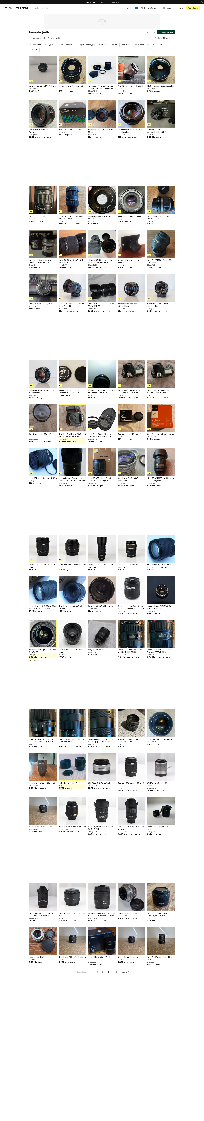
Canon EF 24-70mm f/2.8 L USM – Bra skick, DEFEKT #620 (131, 651)
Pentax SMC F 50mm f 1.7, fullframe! (39, 131)
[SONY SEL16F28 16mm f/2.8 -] (102, 767)
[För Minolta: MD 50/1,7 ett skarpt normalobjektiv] (131, 114)
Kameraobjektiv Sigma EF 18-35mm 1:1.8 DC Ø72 (43, 651)
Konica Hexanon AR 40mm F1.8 (71, 86)
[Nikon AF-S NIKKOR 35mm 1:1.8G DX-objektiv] (161, 244)
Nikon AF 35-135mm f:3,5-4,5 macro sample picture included (100, 435)
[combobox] (78, 8)
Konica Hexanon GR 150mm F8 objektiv (130, 261)
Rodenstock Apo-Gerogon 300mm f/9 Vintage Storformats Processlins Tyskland (101, 391)
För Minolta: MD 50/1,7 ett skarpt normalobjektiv (131, 131)
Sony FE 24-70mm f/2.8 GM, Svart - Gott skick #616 (72, 740)
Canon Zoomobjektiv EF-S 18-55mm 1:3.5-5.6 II (159, 217)
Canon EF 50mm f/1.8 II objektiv (130, 434)
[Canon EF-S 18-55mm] (43, 200)
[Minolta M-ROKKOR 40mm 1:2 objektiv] (102, 200)
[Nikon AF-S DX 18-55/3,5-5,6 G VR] (72, 811)
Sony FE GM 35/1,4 (95, 650)
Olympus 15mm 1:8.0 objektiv (40, 304)
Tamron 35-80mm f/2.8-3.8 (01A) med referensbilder (72, 305)
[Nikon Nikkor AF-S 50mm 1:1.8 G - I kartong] (72, 590)
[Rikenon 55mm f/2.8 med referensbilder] (131, 288)
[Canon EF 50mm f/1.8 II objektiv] (131, 418)
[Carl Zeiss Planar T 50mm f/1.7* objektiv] (43, 418)
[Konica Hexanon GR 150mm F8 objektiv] (131, 244)
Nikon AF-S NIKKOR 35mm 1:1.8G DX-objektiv (160, 261)
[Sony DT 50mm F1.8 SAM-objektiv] (161, 418)
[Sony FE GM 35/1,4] (102, 634)
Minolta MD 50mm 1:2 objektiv (129, 216)
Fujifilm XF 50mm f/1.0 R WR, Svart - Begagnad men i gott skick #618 (42, 740)
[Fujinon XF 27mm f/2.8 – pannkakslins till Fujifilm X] (161, 114)
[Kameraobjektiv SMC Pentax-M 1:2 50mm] (102, 114)
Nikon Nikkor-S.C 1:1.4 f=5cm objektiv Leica (129, 479)
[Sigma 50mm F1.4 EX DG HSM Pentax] (72, 634)
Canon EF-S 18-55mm (37, 216)
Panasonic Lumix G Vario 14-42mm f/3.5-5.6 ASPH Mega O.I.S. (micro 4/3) (101, 914)
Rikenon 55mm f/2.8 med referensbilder (127, 305)
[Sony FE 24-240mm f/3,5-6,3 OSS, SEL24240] (131, 811)
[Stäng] (202, 2)
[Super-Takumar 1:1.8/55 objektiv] (161, 723)
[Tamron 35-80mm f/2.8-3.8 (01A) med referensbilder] (72, 288)
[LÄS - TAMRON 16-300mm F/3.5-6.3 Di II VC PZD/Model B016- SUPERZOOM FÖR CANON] (43, 897)
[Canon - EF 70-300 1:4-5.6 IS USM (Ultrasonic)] (102, 549)
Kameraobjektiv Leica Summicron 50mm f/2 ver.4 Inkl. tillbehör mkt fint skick (101, 87)
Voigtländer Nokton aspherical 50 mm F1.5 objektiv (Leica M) (42, 261)
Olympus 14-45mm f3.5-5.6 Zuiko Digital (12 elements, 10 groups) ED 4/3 (131, 607)
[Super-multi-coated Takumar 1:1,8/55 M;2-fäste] (131, 723)
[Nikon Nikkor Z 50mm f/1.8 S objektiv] (102, 941)
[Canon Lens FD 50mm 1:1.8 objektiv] (161, 811)
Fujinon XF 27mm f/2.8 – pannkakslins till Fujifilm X (156, 131)
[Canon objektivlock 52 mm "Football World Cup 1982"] (72, 374)
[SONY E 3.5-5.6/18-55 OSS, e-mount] (161, 767)
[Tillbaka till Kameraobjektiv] (30, 38)
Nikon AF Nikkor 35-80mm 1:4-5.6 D (43, 478)
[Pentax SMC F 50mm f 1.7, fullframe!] (43, 114)
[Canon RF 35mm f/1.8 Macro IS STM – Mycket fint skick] (161, 897)
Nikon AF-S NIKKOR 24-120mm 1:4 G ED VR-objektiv (160, 479)
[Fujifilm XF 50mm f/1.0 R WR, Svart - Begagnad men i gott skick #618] (43, 723)
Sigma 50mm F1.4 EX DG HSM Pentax (70, 651)
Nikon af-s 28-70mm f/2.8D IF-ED (42, 783)
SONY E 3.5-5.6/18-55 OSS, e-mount (159, 784)
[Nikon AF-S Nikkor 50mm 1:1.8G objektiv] (161, 941)
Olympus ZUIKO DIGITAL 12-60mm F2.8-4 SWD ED (101, 305)
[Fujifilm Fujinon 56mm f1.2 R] (72, 767)
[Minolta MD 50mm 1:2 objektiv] (131, 200)
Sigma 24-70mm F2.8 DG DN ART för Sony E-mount (72, 217)
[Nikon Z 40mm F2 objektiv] (131, 941)
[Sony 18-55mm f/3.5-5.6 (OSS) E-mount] (131, 70)
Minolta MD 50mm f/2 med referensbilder (157, 305)
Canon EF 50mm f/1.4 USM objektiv (43, 86)
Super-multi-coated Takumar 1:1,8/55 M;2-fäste (129, 740)
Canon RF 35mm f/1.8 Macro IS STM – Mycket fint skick (159, 914)
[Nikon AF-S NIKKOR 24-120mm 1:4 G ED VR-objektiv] (161, 462)
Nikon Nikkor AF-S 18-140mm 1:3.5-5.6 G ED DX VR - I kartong (43, 607)
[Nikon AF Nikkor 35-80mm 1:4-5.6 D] (43, 462)
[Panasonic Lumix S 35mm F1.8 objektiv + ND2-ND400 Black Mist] (72, 462)
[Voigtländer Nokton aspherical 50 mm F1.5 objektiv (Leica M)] (43, 244)
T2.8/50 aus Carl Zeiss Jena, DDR (160, 86)
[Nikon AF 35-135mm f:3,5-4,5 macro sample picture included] (102, 418)
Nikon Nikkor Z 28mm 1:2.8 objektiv (42, 827)
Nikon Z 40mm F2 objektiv (128, 957)
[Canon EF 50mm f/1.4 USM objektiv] (43, 70)
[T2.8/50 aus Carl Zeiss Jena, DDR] (161, 70)
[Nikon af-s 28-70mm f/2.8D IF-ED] (43, 767)
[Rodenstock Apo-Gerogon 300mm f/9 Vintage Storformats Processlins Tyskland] (102, 374)
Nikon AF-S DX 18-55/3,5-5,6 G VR (72, 827)
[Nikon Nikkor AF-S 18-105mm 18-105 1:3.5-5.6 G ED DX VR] (161, 549)
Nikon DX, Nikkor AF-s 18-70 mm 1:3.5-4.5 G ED (100, 828)
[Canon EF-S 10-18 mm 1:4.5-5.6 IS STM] (43, 549)
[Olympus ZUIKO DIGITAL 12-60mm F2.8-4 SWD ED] (102, 288)
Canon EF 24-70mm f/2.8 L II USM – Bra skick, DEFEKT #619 (161, 651)
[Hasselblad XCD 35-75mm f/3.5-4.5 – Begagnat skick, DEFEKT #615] (102, 723)
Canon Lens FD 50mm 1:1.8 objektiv (157, 828)
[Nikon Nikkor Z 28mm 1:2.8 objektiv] (43, 811)
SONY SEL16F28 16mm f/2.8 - (99, 783)
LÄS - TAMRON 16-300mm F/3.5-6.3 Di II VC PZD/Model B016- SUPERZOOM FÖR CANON (42, 914)
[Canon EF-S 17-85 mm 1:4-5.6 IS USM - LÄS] (131, 549)
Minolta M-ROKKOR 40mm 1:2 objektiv (99, 217)
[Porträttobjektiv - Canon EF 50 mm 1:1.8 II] (72, 549)
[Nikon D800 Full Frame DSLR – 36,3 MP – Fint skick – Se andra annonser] (131, 374)
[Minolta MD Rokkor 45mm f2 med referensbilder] (43, 374)
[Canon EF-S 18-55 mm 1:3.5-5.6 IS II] (131, 767)
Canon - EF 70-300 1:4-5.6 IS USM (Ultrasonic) (101, 566)
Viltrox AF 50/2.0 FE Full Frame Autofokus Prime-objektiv (100, 261)
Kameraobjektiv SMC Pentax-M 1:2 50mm (101, 131)
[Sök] (121, 8)
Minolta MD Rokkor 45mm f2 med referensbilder (42, 391)
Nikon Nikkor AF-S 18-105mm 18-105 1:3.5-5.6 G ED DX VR (160, 566)
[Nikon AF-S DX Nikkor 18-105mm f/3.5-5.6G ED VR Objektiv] (102, 462)
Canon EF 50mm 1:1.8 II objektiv (100, 606)
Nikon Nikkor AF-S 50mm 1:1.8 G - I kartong (72, 607)
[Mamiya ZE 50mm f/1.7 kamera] (72, 114)
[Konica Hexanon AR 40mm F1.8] (72, 70)
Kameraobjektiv (39, 38)
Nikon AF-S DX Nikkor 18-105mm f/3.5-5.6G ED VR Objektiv (100, 479)
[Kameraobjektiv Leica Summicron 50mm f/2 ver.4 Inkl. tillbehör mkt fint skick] (102, 70)
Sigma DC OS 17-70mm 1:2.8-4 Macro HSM (71, 261)
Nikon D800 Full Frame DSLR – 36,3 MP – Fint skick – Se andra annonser (131, 391)
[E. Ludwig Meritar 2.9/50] (131, 897)
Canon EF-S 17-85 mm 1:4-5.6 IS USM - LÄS (130, 566)
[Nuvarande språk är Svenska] (136, 8)
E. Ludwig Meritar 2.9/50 (127, 913)
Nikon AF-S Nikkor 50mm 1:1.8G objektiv (159, 958)
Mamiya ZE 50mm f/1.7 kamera (70, 130)
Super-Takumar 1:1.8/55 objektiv (160, 739)
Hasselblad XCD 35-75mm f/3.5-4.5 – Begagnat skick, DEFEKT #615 (100, 740)
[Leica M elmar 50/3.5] (43, 941)
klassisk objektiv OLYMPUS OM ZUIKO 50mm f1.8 (159, 607)
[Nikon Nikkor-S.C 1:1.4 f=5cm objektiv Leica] (131, 462)
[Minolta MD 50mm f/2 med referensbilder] (161, 288)
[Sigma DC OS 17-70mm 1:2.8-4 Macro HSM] (72, 244)
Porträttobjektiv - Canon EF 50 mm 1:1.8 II (72, 566)
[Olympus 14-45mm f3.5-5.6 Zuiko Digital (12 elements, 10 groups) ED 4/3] (131, 590)
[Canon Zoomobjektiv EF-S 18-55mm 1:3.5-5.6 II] (161, 200)
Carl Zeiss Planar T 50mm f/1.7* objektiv (41, 435)
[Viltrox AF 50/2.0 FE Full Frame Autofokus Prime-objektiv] (102, 244)
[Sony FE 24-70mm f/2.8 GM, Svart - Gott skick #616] (72, 723)
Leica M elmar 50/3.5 (37, 957)
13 (116, 972)
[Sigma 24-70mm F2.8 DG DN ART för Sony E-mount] (72, 200)
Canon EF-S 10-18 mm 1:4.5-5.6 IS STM (42, 566)
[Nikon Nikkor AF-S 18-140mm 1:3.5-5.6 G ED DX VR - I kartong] (43, 590)
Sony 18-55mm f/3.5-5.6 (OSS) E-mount (131, 87)
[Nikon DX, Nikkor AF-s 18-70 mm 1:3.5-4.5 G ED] (102, 811)
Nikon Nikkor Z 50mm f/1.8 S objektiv (99, 958)
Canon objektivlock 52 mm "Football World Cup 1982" (69, 391)
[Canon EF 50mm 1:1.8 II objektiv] (102, 590)
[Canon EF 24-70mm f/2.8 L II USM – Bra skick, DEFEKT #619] (161, 634)
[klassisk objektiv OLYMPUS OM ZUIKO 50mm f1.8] (161, 590)
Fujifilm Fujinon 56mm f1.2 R (69, 783)
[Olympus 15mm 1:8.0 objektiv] (43, 288)
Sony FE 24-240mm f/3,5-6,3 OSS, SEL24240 (131, 828)
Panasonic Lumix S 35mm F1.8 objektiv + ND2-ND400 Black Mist (72, 479)
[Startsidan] (22, 8)
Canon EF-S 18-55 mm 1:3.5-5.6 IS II (131, 784)
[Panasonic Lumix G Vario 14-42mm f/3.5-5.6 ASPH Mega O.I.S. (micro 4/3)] (102, 897)
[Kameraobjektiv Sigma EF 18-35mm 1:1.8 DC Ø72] (43, 633)
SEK (143, 8)
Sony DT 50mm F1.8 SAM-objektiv (160, 434)
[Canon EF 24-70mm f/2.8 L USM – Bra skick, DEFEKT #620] (131, 634)
